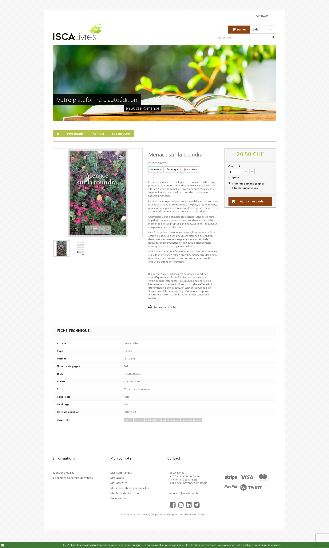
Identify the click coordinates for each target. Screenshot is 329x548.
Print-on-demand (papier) (248, 183)
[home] (58, 133)
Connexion (262, 15)
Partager (173, 169)
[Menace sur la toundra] (61, 248)
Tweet (157, 169)
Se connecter (121, 133)
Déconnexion (118, 498)
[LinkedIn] (189, 507)
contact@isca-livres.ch (184, 493)
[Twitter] (197, 507)
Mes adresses (118, 483)
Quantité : (235, 166)
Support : (234, 177)
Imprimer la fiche (165, 307)
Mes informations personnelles (129, 488)
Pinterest (191, 169)
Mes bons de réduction (124, 493)
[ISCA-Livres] (77, 31)
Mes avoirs (117, 478)
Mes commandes (121, 472)
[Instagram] (181, 507)
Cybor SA (203, 514)
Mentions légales (63, 472)
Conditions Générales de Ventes (73, 478)
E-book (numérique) (245, 188)
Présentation (76, 133)
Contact (98, 133)
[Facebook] (173, 507)
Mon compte (120, 458)
